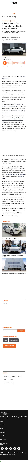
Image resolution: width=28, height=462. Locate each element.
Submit (21, 331)
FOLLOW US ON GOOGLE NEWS (9, 345)
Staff (1, 428)
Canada (13, 376)
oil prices (10, 379)
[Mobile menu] (1, 2)
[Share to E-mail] (10, 17)
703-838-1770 (4, 419)
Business (8, 21)
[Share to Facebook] (2, 17)
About (1, 421)
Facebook (2, 448)
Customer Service (5, 443)
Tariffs (19, 376)
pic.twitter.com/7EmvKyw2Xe (15, 174)
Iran (5, 379)
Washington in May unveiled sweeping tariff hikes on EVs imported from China (13, 120)
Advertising (3, 432)
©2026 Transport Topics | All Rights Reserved (10, 452)
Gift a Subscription (14, 340)
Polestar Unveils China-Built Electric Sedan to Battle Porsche (14, 273)
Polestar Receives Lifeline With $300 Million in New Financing (12, 256)
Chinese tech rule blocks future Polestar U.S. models (12, 238)
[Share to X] (5, 17)
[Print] (15, 17)
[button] (13, 17)
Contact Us (3, 425)
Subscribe (5, 340)
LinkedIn (14, 448)
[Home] (14, 2)
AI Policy (6, 454)
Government (4, 21)
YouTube (10, 448)
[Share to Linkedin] (7, 17)
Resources (3, 439)
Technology (13, 21)
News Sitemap (12, 454)
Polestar (16, 216)
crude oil (6, 376)
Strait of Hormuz (8, 383)
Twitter (6, 448)
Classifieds (3, 436)
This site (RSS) (18, 448)
